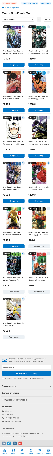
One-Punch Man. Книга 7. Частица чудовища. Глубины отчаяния (38, 97)
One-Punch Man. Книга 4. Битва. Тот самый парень (13, 52)
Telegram (8, 411)
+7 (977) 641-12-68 (12, 418)
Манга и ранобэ (13, 8)
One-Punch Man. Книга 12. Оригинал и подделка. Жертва (13, 233)
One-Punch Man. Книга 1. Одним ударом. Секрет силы (38, 233)
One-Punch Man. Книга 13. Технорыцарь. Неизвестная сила (13, 324)
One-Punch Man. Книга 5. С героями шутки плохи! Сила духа (38, 52)
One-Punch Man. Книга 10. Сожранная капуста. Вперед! (13, 188)
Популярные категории (14, 400)
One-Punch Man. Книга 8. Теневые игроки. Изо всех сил (14, 143)
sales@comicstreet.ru (13, 421)
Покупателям (9, 386)
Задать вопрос (10, 3)
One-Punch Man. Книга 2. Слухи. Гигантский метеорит (13, 279)
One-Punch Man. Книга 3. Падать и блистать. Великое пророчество (38, 279)
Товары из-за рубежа (30, 3)
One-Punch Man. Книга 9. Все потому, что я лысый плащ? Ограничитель (38, 143)
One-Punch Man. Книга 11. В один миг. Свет (38, 188)
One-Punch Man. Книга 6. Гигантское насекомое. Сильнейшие (13, 97)
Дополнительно (10, 393)
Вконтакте (9, 414)
